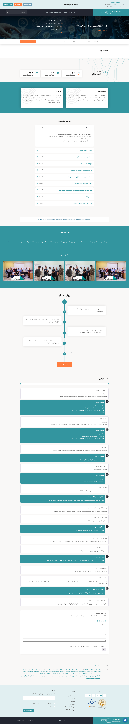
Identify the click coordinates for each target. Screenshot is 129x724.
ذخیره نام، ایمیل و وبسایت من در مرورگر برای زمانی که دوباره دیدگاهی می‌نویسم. (87, 646)
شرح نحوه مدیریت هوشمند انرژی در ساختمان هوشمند (79, 177)
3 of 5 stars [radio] (101, 621)
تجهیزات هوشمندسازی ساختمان (55, 676)
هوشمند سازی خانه (92, 674)
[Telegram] (97, 695)
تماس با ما (46, 12)
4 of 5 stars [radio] (99, 621)
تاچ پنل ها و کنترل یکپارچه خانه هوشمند (82, 203)
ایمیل (104, 640)
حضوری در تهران (101, 30)
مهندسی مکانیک (50, 706)
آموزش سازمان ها (57, 12)
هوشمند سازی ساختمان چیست (85, 676)
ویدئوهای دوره (88, 42)
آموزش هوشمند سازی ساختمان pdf (31, 676)
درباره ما (51, 12)
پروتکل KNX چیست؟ (83, 674)
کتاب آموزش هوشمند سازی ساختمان (52, 669)
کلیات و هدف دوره (87, 128)
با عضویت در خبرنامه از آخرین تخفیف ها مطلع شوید (43, 694)
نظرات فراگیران (67, 42)
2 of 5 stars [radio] (103, 621)
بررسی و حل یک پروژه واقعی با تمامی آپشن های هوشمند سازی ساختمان (75, 190)
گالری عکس (81, 42)
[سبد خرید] (123, 4)
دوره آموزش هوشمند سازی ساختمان (40, 671)
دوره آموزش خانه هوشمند (84, 671)
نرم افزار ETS (89, 197)
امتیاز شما (104, 619)
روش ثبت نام (74, 42)
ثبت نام (65, 12)
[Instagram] (104, 695)
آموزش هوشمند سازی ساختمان (55, 671)
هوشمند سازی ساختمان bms (72, 674)
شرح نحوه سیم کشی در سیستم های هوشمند (81, 170)
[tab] (64, 128)
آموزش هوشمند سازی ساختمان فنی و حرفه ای (56, 674)
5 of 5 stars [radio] (98, 621)
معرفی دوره (104, 42)
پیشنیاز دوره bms (43, 676)
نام (105, 634)
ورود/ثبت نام (27, 4)
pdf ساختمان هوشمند (78, 669)
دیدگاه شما (103, 624)
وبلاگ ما (65, 720)
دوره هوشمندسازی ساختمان (38, 669)
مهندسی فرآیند (35, 703)
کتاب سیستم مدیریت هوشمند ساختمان (70, 671)
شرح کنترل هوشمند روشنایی (85, 150)
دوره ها (70, 12)
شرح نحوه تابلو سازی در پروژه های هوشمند (82, 184)
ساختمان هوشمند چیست (40, 674)
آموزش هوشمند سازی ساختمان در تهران (92, 669)
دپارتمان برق (97, 666)
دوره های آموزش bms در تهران (66, 669)
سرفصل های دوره (97, 42)
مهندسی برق (51, 703)
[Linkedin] (93, 695)
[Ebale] (86, 695)
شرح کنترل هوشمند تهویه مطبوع (84, 157)
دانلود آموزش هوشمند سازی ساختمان (70, 676)
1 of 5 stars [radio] (105, 621)
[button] (1, 271)
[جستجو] (7, 12)
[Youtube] (100, 695)
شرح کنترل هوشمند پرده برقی (85, 164)
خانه (75, 12)
